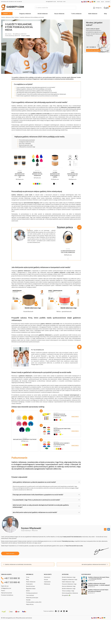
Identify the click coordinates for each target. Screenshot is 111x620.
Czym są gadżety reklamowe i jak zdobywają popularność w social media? (35, 87)
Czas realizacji (30, 595)
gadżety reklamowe (36, 113)
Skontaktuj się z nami (93, 50)
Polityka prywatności (32, 593)
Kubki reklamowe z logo (68, 581)
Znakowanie (29, 584)
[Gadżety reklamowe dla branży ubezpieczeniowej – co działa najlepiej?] (84, 586)
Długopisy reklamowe (25, 13)
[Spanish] (92, 1)
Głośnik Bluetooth (28, 311)
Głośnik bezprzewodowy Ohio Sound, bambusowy (68, 251)
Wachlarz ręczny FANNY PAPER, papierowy (62, 429)
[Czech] (82, 1)
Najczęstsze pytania (6, 592)
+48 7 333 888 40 (18, 1)
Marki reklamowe (30, 581)
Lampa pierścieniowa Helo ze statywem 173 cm (72, 175)
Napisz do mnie (10, 553)
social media (66, 120)
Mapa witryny (30, 604)
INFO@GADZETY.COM (51, 1)
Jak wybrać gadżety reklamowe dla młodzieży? (94, 564)
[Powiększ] (43, 291)
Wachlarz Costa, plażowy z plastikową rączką (61, 444)
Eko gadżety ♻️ (66, 595)
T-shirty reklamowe (76, 13)
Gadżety (5, 13)
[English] (84, 1)
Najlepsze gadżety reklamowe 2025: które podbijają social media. (33, 89)
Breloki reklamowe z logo (69, 577)
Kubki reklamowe (92, 13)
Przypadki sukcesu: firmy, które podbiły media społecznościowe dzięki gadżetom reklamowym (41, 94)
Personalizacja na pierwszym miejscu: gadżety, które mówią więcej (34, 90)
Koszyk (46, 579)
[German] (88, 1)
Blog (102, 1)
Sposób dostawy (30, 586)
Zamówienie (47, 581)
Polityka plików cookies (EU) (33, 602)
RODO (28, 590)
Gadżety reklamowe (6, 17)
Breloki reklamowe (43, 13)
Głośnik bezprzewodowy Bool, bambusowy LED (20, 175)
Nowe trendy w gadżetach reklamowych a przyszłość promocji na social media (37, 95)
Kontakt (107, 1)
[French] (86, 1)
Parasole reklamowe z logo (69, 584)
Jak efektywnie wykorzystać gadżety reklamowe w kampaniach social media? (36, 92)
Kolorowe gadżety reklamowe (70, 593)
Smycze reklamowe (59, 13)
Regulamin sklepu (30, 588)
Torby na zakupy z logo (68, 590)
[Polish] (90, 1)
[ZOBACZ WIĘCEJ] (19, 160)
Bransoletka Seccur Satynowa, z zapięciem (60, 415)
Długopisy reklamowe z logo (69, 579)
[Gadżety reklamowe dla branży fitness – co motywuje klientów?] (84, 579)
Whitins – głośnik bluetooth (64, 311)
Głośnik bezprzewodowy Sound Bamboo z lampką (55, 175)
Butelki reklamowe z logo (68, 588)
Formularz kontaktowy (7, 595)
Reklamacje (47, 584)
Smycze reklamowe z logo (69, 586)
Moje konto (47, 577)
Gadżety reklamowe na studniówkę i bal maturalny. (18, 564)
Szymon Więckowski (31, 528)
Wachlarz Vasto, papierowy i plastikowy (24, 439)
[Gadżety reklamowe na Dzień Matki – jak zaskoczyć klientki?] (84, 592)
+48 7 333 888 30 (10, 1)
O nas (98, 1)
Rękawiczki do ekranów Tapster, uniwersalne (37, 174)
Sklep (105, 13)
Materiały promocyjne (32, 597)
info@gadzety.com (6, 588)
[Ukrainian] (94, 1)
